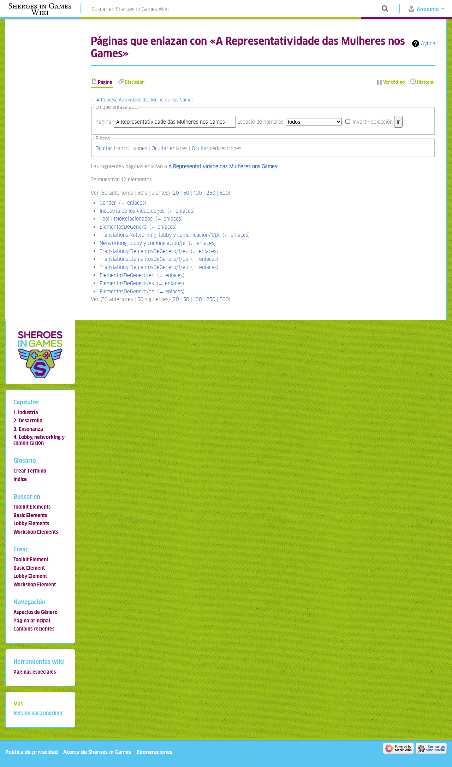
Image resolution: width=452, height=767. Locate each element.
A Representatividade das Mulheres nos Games (145, 100)
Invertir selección (372, 121)
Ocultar (103, 148)
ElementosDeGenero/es (127, 283)
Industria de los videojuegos (132, 210)
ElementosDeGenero (123, 226)
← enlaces (132, 202)
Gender (108, 202)
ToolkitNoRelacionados (126, 218)
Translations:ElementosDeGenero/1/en (144, 267)
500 (224, 192)
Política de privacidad (31, 752)
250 (210, 192)
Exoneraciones (154, 752)
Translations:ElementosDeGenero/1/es (144, 251)
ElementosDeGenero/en (127, 275)
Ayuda (428, 43)
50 (186, 192)
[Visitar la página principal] (40, 354)
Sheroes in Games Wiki (39, 9)
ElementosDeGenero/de (127, 291)
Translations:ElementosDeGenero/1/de (144, 259)
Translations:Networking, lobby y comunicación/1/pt (160, 235)
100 (198, 192)
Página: (103, 121)
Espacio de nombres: (261, 121)
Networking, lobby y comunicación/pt (143, 243)
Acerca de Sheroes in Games (97, 752)
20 (176, 192)
